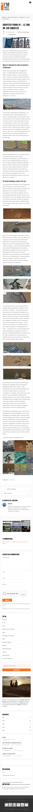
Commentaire (6, 557)
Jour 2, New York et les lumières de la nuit (11, 743)
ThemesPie (11, 809)
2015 (3, 724)
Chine (3, 622)
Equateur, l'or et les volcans (8, 629)
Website (4, 584)
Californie (12, 480)
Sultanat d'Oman (6, 655)
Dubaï (3, 626)
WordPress (26, 809)
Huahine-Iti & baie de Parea (8, 754)
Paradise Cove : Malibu (7, 748)
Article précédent (11, 489)
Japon (3, 639)
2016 (3, 720)
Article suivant (8, 493)
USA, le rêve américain (13, 17)
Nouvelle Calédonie (6, 642)
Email (4, 578)
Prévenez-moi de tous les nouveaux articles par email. (16, 608)
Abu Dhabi (4, 619)
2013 (3, 730)
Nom (3, 572)
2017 (3, 717)
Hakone (4, 737)
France (3, 632)
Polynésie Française (6, 648)
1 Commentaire (11, 34)
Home (5, 17)
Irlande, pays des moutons (8, 635)
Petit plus (4, 645)
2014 (3, 727)
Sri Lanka (4, 652)
